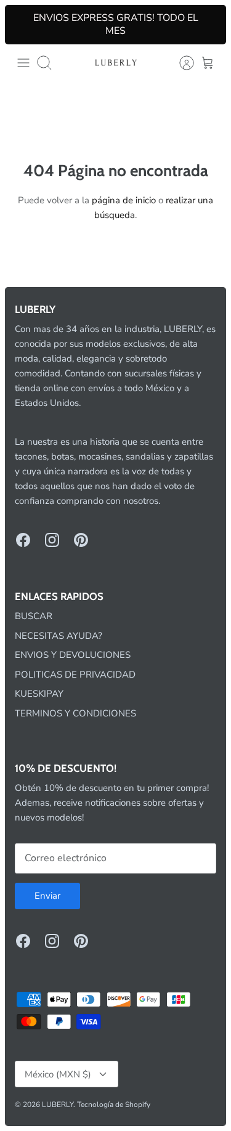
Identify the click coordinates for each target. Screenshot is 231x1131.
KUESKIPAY (39, 693)
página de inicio (124, 200)
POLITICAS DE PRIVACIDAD (75, 674)
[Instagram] (52, 540)
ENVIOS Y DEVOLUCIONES (73, 655)
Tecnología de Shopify (113, 1104)
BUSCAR (33, 616)
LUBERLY (57, 1104)
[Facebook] (23, 540)
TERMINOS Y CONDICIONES (75, 713)
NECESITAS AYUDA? (58, 636)
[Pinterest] (81, 540)
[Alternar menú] (23, 62)
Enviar (47, 896)
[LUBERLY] (116, 62)
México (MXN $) (58, 1074)
